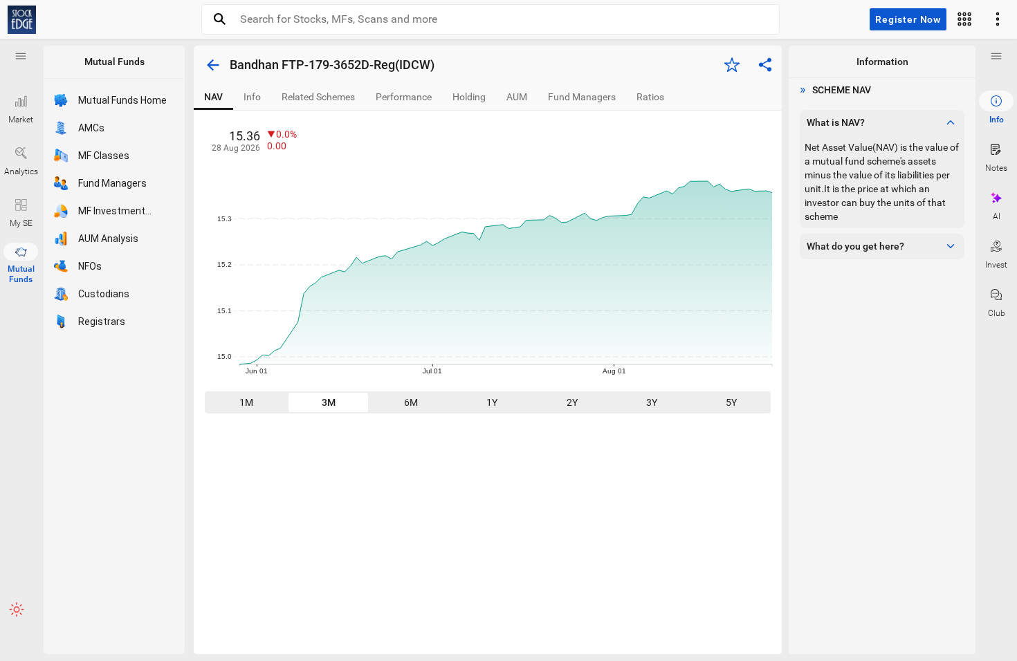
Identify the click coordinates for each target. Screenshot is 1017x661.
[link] (21, 19)
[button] (20, 56)
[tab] (213, 97)
